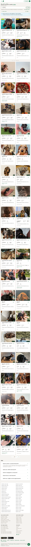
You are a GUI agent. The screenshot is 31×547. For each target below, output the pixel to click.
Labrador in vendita (4, 518)
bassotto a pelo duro (19, 485)
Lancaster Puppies (3, 541)
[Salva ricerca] (28, 544)
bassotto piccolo (4, 489)
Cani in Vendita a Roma (4, 527)
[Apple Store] (10, 538)
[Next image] (28, 254)
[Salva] (13, 30)
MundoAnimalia (17, 540)
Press (17, 529)
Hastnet (8, 540)
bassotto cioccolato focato (5, 498)
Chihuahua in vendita (4, 516)
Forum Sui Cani (3, 529)
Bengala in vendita (19, 519)
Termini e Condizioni (19, 530)
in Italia (14, 4)
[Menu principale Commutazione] (1, 1)
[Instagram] (18, 534)
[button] (23, 254)
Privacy (17, 527)
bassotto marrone (4, 488)
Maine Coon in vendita (19, 516)
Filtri (28, 7)
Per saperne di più (26, 9)
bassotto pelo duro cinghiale (6, 505)
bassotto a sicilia (18, 495)
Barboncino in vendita (4, 517)
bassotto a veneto (18, 501)
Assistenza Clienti (18, 528)
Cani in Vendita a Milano (4, 526)
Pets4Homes (4, 540)
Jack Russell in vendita (4, 521)
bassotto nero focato (19, 489)
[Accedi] (29, 1)
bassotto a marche (18, 507)
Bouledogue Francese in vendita (5, 520)
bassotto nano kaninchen (5, 494)
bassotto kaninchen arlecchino (6, 511)
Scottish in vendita (19, 520)
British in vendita (18, 517)
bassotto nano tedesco (5, 495)
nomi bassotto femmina (19, 491)
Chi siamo (17, 526)
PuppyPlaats (12, 540)
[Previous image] (17, 254)
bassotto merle (4, 504)
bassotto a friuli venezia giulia (20, 505)
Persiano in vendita (19, 521)
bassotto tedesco (4, 508)
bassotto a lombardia (19, 494)
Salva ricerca (5, 11)
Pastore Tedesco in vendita (5, 519)
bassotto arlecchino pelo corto (6, 510)
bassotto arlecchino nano (19, 488)
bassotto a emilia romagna (20, 510)
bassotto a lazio (18, 511)
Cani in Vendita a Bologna (4, 528)
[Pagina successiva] (18, 457)
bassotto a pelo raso (5, 507)
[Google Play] (4, 538)
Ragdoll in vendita (18, 518)
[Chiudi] (29, 13)
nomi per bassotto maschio (20, 492)
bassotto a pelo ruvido (5, 485)
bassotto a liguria (18, 498)
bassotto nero (4, 491)
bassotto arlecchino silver (5, 501)
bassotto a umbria (18, 508)
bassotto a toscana (18, 504)
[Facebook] (17, 534)
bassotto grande (4, 492)
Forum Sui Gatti (3, 530)
